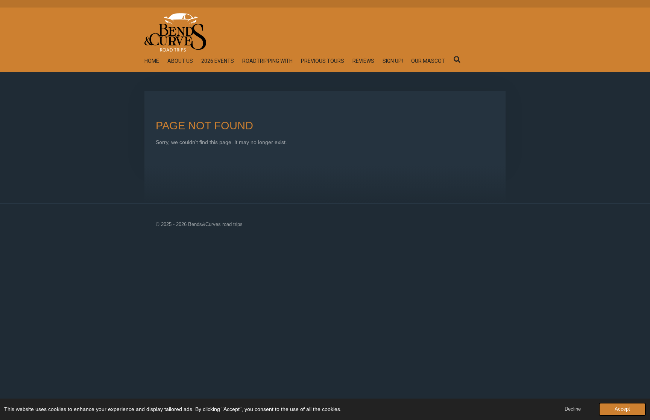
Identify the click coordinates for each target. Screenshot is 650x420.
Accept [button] (622, 409)
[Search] (457, 59)
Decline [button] (573, 409)
